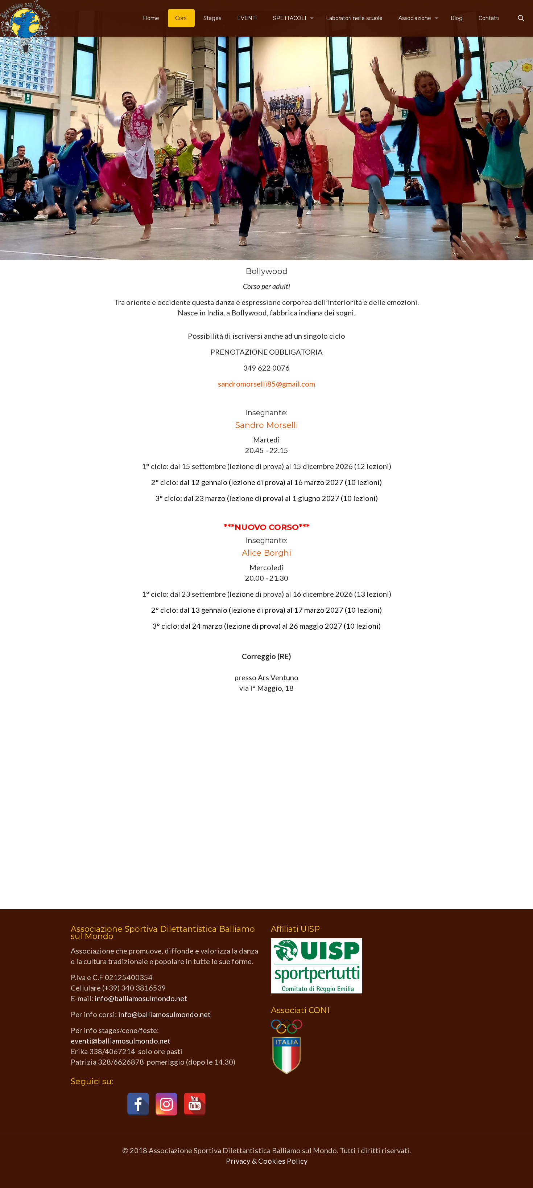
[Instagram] (166, 1104)
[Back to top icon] (498, 1173)
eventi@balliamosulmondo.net (120, 1040)
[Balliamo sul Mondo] (25, 27)
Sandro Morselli (266, 425)
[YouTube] (194, 1104)
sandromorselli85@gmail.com (266, 383)
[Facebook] (138, 1104)
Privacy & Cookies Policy (266, 1160)
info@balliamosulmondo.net (141, 998)
